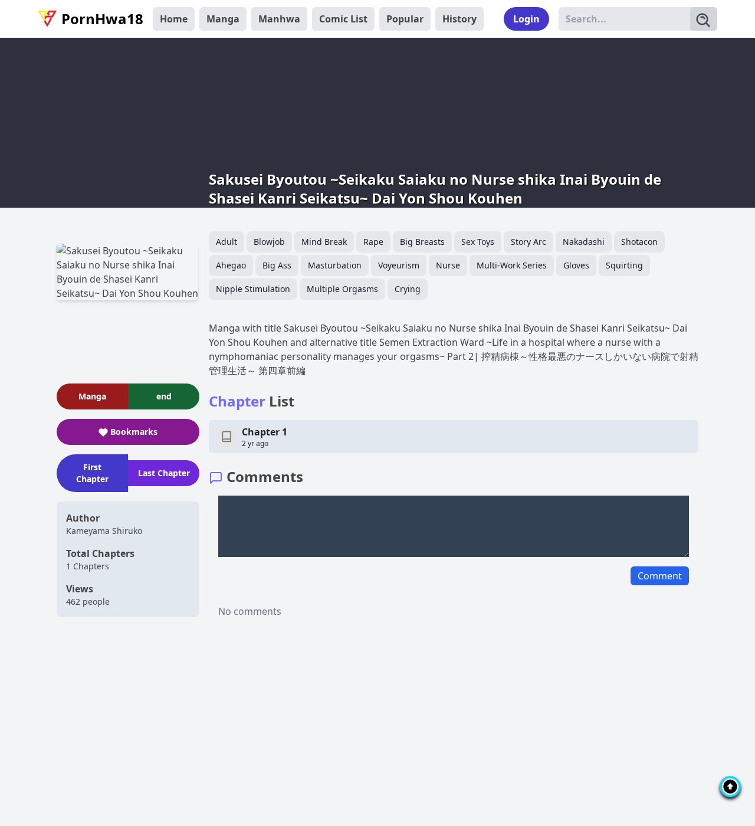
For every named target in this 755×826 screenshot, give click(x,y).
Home (174, 18)
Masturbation (335, 265)
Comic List (343, 18)
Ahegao (231, 265)
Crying (408, 288)
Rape (373, 241)
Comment (660, 575)
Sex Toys (477, 241)
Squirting (624, 265)
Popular (405, 18)
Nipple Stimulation (253, 288)
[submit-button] (703, 19)
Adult (226, 241)
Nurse (448, 265)
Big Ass (276, 265)
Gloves (576, 265)
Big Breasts (422, 241)
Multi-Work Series (512, 265)
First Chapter (92, 472)
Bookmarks (133, 431)
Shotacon (639, 241)
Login (526, 18)
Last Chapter (164, 472)
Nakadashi (584, 241)
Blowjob (269, 241)
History (459, 18)
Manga (222, 18)
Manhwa (279, 18)
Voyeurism (398, 265)
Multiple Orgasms (342, 288)
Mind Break (324, 241)
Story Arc (528, 241)
